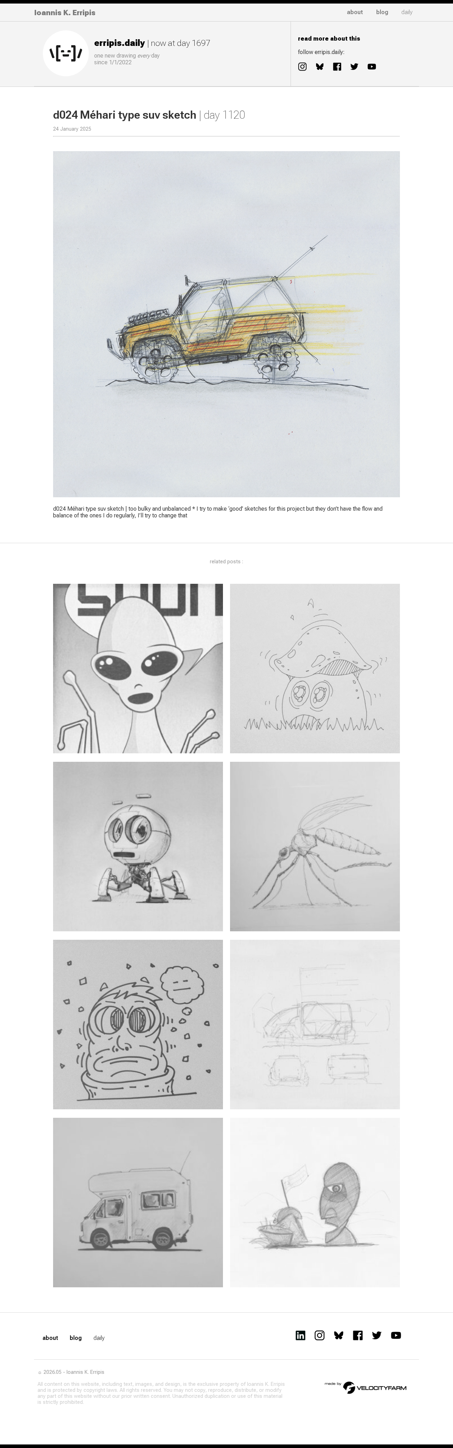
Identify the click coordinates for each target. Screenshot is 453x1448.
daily (407, 12)
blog (382, 12)
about (355, 12)
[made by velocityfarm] (365, 1387)
